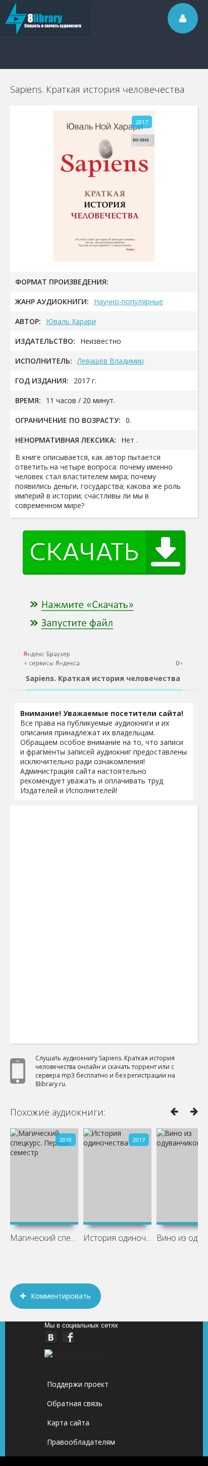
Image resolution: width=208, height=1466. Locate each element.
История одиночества (117, 1237)
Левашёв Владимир (110, 361)
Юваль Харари (71, 321)
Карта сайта (68, 1422)
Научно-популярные (128, 301)
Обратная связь (74, 1403)
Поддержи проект (78, 1384)
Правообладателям (81, 1442)
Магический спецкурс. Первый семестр (44, 1237)
